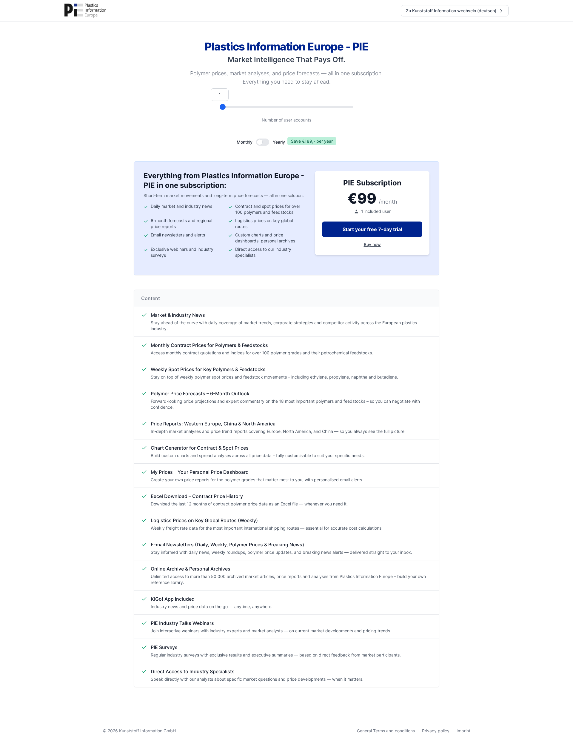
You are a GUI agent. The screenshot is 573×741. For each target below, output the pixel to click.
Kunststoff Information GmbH (147, 730)
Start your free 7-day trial (372, 229)
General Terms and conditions (386, 730)
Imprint (463, 730)
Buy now (372, 244)
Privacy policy (435, 730)
